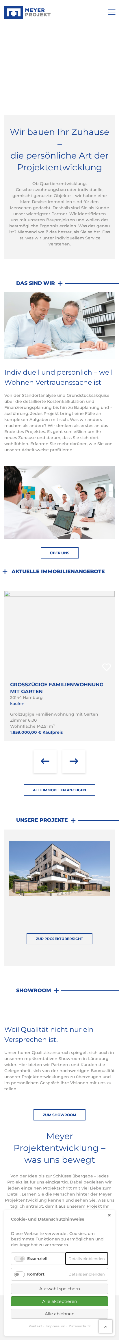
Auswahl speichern (59, 1288)
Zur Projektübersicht (59, 939)
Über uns (59, 553)
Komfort (35, 1274)
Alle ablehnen (60, 1313)
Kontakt (35, 1326)
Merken (106, 667)
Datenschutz (80, 1326)
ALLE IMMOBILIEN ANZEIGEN (59, 790)
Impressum (55, 1326)
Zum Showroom (59, 1115)
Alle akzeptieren (59, 1301)
